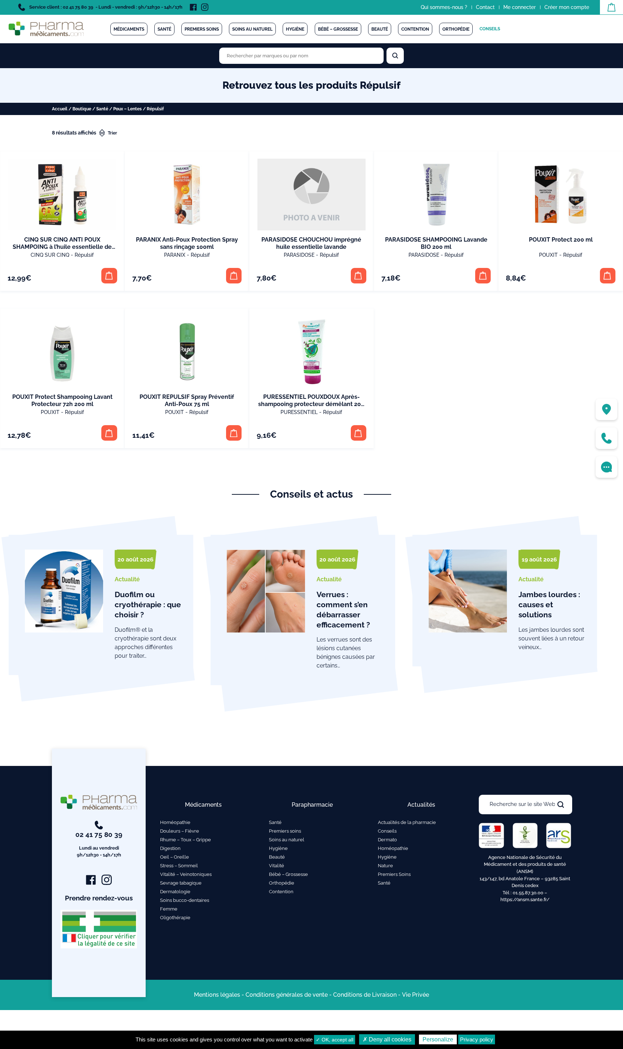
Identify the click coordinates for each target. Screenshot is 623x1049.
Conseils (490, 29)
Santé (164, 29)
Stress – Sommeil (179, 865)
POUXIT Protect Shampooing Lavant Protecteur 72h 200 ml (62, 400)
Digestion (170, 848)
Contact (485, 7)
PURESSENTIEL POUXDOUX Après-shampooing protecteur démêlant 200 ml (311, 404)
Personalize (438, 1039)
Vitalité (276, 865)
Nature (385, 865)
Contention (415, 29)
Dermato (387, 839)
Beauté (379, 29)
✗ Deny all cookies (387, 1039)
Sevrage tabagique (181, 883)
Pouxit (548, 255)
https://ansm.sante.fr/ (524, 899)
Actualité (127, 579)
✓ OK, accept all (334, 1040)
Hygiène (295, 29)
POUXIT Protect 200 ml (561, 239)
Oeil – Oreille (174, 857)
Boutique (81, 108)
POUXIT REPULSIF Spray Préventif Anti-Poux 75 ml (187, 400)
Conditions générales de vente (287, 994)
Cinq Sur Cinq (50, 255)
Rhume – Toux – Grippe (185, 839)
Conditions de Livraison (365, 994)
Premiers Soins (394, 874)
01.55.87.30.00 (528, 892)
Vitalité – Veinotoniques (186, 874)
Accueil (59, 108)
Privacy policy (476, 1039)
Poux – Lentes (127, 108)
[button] (109, 275)
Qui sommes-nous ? (444, 7)
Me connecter (519, 7)
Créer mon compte (566, 7)
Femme (168, 909)
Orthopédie (455, 29)
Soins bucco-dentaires (184, 900)
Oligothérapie (175, 917)
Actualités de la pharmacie (407, 822)
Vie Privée (415, 994)
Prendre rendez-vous (99, 898)
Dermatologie (175, 891)
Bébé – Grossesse (338, 29)
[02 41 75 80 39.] (606, 438)
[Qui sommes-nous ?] (606, 409)
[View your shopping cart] (611, 7)
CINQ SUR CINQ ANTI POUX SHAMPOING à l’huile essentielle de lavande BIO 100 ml (62, 246)
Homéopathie (175, 822)
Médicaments (129, 29)
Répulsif (84, 255)
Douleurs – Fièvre (179, 831)
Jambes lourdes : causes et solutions (549, 604)
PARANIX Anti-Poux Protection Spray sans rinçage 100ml (187, 243)
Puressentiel (299, 412)
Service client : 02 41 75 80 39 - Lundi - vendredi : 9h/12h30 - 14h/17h (105, 7)
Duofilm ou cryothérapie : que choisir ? (148, 604)
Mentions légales (217, 994)
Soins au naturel (252, 29)
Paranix (174, 255)
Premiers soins (202, 29)
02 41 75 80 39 (98, 844)
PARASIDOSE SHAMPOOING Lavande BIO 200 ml (436, 243)
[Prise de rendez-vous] (606, 467)
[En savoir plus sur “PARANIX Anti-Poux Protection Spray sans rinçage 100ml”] (234, 275)
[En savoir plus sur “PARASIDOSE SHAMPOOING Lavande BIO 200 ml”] (483, 275)
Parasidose (299, 255)
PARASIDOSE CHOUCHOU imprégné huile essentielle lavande (311, 243)
